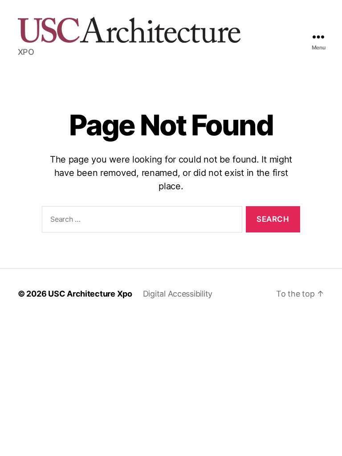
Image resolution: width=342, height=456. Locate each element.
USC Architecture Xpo (90, 293)
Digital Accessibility (177, 293)
